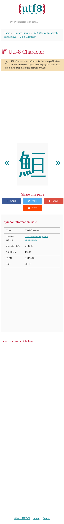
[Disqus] (32, 391)
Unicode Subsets (22, 33)
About (36, 518)
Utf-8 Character (28, 36)
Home (7, 33)
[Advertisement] (32, 107)
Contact (46, 518)
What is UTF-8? (22, 518)
